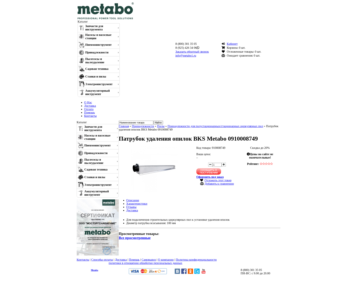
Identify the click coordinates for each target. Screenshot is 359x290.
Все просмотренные (135, 238)
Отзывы (131, 207)
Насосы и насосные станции (98, 36)
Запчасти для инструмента (94, 27)
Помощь (89, 112)
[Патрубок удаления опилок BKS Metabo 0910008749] (154, 191)
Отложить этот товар (218, 180)
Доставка (90, 105)
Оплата (88, 109)
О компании (166, 259)
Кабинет (232, 43)
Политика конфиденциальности (196, 259)
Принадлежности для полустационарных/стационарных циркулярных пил (215, 126)
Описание (132, 200)
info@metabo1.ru (185, 55)
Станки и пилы (95, 76)
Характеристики (136, 203)
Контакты (90, 115)
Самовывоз (149, 259)
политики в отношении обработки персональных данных (145, 263)
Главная (124, 126)
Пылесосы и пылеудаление (94, 60)
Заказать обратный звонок (192, 51)
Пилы (161, 126)
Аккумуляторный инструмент (97, 92)
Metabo (94, 270)
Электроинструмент (99, 84)
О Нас (88, 102)
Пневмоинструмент (98, 44)
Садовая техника (96, 68)
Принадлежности (96, 52)
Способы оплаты (102, 259)
